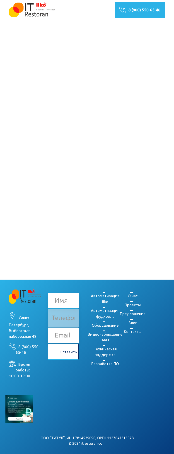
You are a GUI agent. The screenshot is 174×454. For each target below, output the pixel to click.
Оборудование (105, 325)
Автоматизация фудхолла (105, 313)
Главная (62, 133)
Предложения (132, 313)
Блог (132, 323)
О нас (133, 296)
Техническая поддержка (105, 352)
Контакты (132, 331)
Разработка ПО (105, 363)
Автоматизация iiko (105, 299)
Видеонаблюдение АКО (105, 337)
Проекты (133, 305)
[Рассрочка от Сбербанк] (19, 408)
